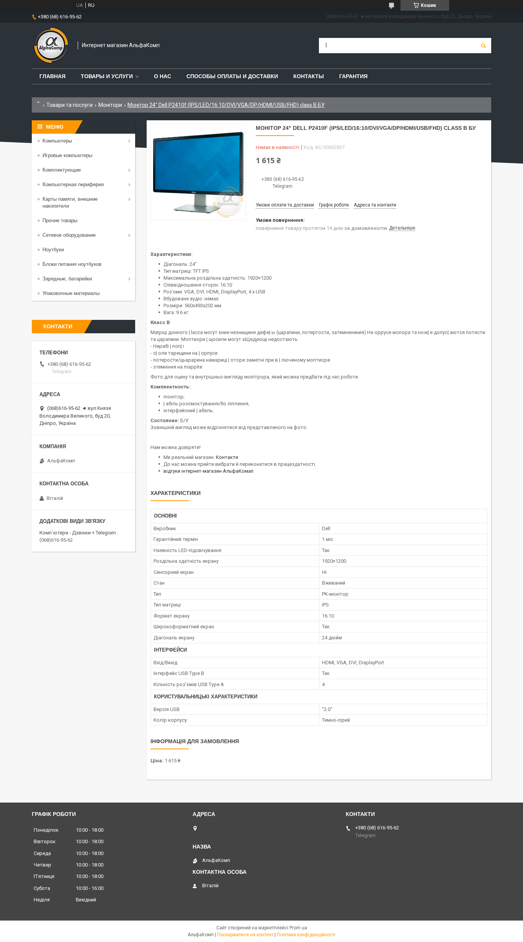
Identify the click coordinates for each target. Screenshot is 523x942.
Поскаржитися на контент (245, 934)
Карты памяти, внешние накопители (70, 202)
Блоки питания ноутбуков (71, 264)
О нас (162, 76)
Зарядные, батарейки (67, 279)
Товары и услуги (107, 76)
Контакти (227, 457)
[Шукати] (483, 45)
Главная (52, 76)
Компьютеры (57, 141)
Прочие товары (59, 220)
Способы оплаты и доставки (232, 76)
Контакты (308, 76)
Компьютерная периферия (73, 184)
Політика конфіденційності (306, 934)
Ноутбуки (53, 249)
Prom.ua (298, 928)
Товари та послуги (69, 105)
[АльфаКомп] (51, 45)
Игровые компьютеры (67, 155)
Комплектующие (61, 170)
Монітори (110, 105)
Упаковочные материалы (71, 293)
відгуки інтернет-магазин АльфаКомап (208, 471)
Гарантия (353, 76)
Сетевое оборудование (69, 235)
